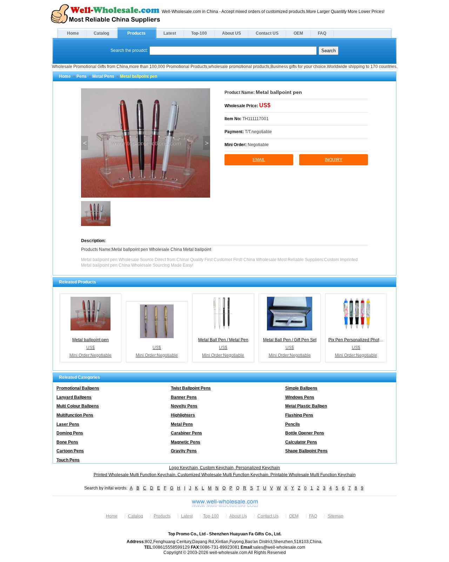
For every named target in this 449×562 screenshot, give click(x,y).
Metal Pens (103, 76)
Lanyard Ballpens (74, 397)
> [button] (207, 143)
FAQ (322, 33)
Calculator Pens (301, 442)
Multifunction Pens (74, 415)
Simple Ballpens (301, 388)
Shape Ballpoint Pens (306, 450)
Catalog (101, 33)
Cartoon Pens (70, 450)
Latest (169, 33)
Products (136, 33)
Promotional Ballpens (77, 388)
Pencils (292, 424)
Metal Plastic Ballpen (306, 406)
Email (259, 159)
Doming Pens (69, 433)
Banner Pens (184, 397)
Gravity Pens (184, 450)
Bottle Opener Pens (304, 433)
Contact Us (268, 516)
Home (73, 33)
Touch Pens (68, 460)
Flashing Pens (299, 415)
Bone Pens (67, 442)
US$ (264, 105)
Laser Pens (67, 424)
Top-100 (199, 33)
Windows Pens (299, 397)
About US (231, 33)
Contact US (267, 33)
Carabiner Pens (186, 433)
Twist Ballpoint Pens (191, 388)
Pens (81, 76)
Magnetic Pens (185, 442)
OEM (298, 33)
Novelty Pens (184, 406)
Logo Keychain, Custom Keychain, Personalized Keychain (224, 467)
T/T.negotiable (258, 131)
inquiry (333, 159)
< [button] (85, 143)
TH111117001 (255, 118)
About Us (238, 516)
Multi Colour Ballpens (77, 406)
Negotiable (258, 144)
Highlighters (183, 415)
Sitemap (335, 516)
